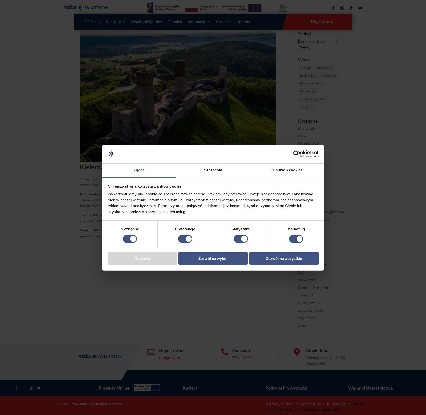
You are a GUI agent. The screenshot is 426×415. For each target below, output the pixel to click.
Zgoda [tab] (139, 170)
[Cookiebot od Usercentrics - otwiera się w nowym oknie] (297, 154)
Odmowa (142, 258)
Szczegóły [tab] (213, 170)
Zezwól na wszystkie (284, 258)
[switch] (185, 239)
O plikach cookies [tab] (286, 170)
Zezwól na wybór (213, 258)
